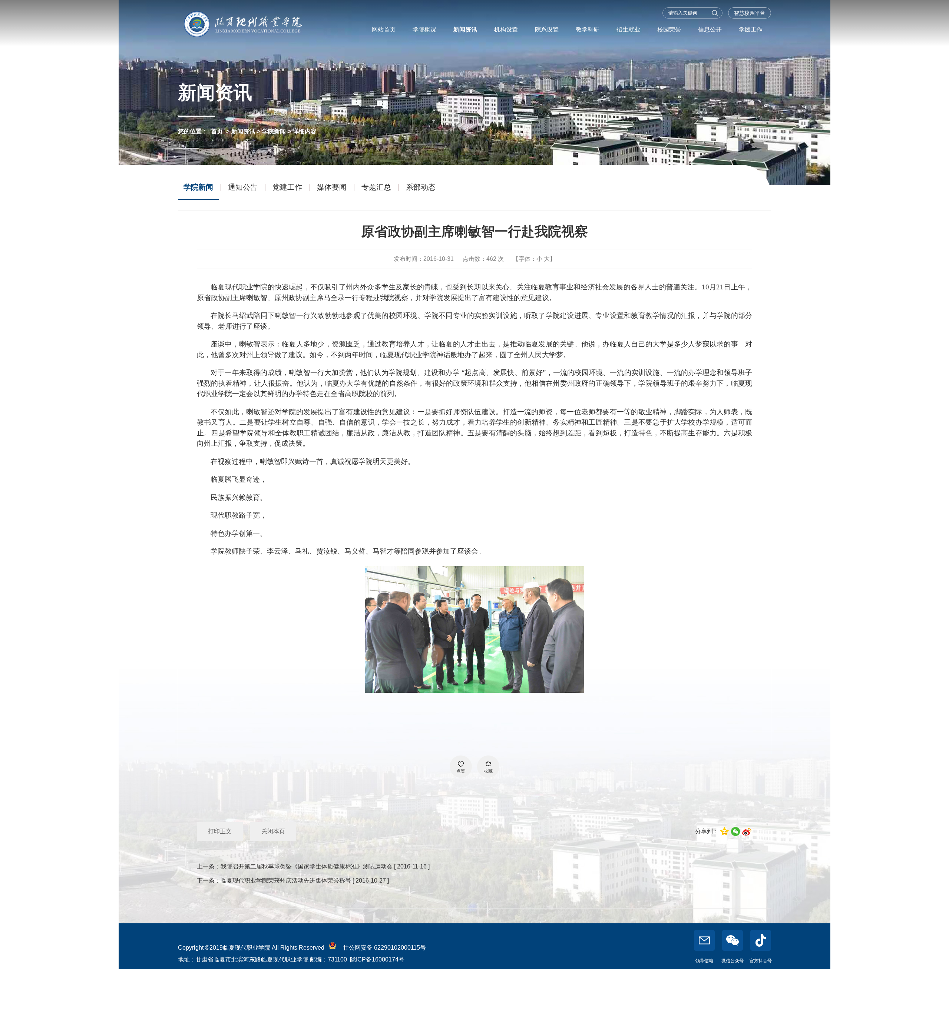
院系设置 (547, 29)
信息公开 (710, 29)
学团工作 (751, 29)
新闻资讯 (465, 29)
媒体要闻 (332, 187)
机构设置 (506, 29)
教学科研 (587, 29)
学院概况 (424, 29)
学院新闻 (274, 131)
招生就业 (628, 29)
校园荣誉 (669, 29)
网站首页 (384, 29)
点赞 (460, 771)
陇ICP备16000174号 (377, 959)
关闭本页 (273, 831)
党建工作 (287, 187)
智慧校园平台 (749, 13)
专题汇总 (376, 187)
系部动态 (421, 187)
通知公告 (243, 187)
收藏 (488, 771)
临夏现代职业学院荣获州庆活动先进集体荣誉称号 (286, 880)
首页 (217, 131)
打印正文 (220, 831)
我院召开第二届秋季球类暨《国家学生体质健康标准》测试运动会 (307, 866)
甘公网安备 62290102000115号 (383, 947)
